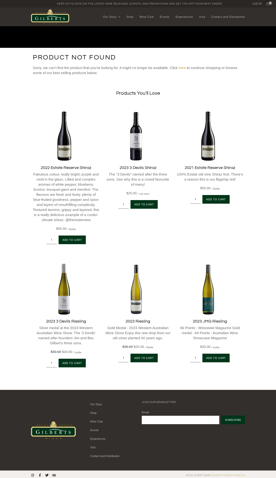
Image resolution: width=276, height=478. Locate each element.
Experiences (184, 16)
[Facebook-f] (39, 475)
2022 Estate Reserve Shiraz (66, 168)
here (182, 68)
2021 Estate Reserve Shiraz (210, 168)
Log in (257, 3)
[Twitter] (47, 475)
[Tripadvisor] (54, 475)
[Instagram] (32, 475)
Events (165, 16)
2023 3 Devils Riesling (66, 321)
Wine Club (147, 16)
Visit (202, 16)
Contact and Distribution (228, 16)
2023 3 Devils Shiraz (138, 168)
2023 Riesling (138, 321)
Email (145, 412)
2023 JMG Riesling (210, 321)
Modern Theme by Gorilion (228, 475)
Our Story (110, 16)
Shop (129, 16)
